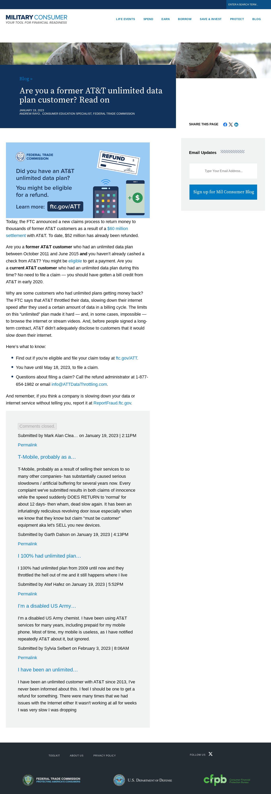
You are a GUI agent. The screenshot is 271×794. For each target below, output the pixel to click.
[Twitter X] (209, 754)
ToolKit (54, 755)
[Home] (38, 19)
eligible (75, 260)
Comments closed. (37, 426)
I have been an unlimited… (48, 669)
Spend (148, 19)
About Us (77, 755)
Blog (256, 19)
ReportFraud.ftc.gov (112, 402)
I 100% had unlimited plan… (49, 556)
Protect (237, 19)
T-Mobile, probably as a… (47, 457)
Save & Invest (211, 19)
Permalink (27, 444)
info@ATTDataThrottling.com (79, 384)
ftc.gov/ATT (126, 358)
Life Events (125, 19)
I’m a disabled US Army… (47, 606)
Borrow (184, 19)
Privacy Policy (104, 755)
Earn (165, 19)
